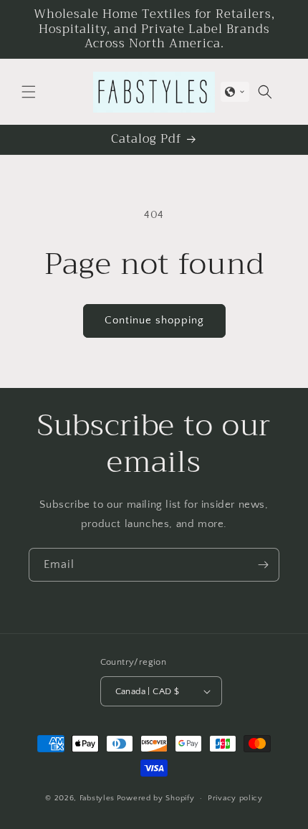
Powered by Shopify (156, 798)
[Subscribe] (263, 565)
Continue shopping (154, 320)
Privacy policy (235, 798)
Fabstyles (97, 798)
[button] (28, 92)
